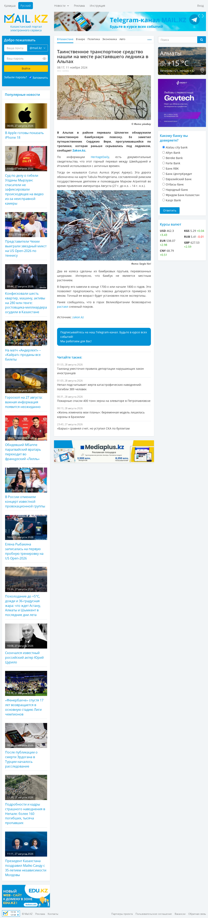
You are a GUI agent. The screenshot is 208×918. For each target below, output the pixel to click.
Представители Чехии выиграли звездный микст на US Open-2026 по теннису (26, 245)
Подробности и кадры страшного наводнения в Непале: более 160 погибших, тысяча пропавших (25, 810)
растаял (62, 307)
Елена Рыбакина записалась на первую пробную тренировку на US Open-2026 (24, 547)
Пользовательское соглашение (153, 914)
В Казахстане (65, 39)
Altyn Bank (173, 153)
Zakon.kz (79, 150)
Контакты (53, 914)
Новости (60, 6)
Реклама (79, 6)
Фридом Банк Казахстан (182, 195)
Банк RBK (172, 168)
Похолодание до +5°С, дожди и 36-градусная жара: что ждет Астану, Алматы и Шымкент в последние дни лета (23, 602)
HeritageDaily (100, 157)
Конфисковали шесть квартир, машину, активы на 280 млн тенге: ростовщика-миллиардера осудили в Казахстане (26, 299)
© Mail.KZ (27, 914)
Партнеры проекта (122, 914)
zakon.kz (78, 317)
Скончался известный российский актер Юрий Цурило (24, 654)
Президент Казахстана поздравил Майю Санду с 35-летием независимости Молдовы (25, 864)
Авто (122, 39)
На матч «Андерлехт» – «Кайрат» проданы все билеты (23, 351)
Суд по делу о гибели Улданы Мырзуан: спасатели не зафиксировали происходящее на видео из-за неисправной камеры (24, 186)
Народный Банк (177, 190)
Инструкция (97, 6)
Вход (200, 6)
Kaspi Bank (173, 200)
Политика (94, 39)
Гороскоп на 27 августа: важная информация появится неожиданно (23, 399)
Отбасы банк (175, 184)
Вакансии (180, 914)
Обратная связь (197, 914)
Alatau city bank (176, 147)
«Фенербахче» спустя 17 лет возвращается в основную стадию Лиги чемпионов (24, 703)
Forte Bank (173, 163)
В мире (80, 39)
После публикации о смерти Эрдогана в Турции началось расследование (21, 756)
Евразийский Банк (179, 179)
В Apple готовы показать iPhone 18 (24, 132)
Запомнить (40, 78)
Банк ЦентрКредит (179, 174)
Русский (26, 6)
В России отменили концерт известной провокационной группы (25, 498)
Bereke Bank (174, 158)
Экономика (109, 39)
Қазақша (9, 6)
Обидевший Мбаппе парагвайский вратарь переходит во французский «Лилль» (23, 448)
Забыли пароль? (15, 77)
